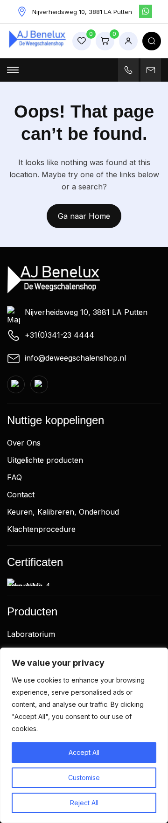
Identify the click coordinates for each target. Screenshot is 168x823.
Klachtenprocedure (41, 529)
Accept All (84, 752)
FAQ (14, 477)
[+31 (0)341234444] (128, 70)
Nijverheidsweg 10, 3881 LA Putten (86, 312)
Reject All (84, 803)
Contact (21, 494)
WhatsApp (145, 11)
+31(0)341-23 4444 (59, 335)
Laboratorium (31, 634)
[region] (84, 735)
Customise (84, 777)
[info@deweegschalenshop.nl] (150, 70)
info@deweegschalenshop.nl (75, 358)
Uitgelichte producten (45, 460)
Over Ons (24, 442)
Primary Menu (13, 70)
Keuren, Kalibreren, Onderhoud (63, 511)
